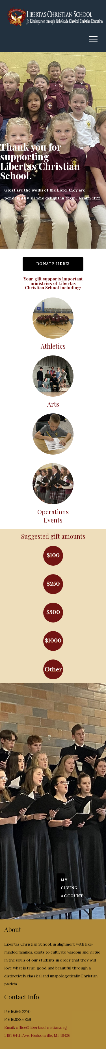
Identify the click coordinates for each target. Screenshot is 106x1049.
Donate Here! (53, 263)
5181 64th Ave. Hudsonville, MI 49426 (37, 1035)
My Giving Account (63, 888)
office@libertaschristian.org (41, 1027)
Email (9, 1027)
